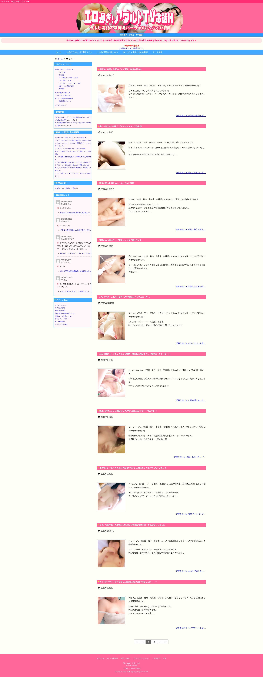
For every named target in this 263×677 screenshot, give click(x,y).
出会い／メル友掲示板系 (66, 86)
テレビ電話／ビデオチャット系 (68, 77)
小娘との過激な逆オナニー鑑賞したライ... (75, 291)
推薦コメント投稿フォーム (63, 316)
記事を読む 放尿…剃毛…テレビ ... (190, 457)
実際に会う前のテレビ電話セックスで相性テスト (120, 240)
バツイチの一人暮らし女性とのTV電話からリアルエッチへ (124, 297)
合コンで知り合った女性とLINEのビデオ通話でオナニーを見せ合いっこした (132, 525)
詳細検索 (61, 88)
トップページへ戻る (61, 324)
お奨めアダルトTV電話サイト (79, 52)
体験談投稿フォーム (65, 101)
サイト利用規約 (60, 321)
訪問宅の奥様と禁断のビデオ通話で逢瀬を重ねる (120, 69)
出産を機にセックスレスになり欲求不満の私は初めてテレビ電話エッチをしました (134, 354)
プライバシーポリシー (62, 319)
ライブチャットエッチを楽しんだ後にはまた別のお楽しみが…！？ (128, 582)
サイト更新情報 (60, 308)
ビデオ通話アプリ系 (65, 80)
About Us (100, 658)
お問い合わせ (125, 658)
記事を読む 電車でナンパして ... (191, 514)
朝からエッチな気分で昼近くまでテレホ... (75, 213)
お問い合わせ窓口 (60, 310)
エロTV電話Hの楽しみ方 (107, 52)
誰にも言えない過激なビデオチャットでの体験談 (120, 126)
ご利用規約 (156, 658)
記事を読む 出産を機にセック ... (191, 400)
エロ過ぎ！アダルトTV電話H (131, 668)
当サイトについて (60, 105)
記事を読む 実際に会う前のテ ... (191, 286)
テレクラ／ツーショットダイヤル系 (70, 83)
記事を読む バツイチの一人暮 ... (191, 343)
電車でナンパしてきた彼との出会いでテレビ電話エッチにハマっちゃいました (133, 468)
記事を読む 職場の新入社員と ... (191, 229)
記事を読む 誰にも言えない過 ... (191, 173)
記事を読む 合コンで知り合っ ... (191, 571)
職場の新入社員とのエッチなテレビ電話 (116, 183)
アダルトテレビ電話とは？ (63, 95)
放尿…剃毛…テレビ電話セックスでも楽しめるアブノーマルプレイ (128, 411)
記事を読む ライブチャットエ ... (191, 628)
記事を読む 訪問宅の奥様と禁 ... (191, 116)
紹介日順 (61, 75)
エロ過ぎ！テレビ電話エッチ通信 (65, 188)
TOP (164, 658)
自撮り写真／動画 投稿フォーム (65, 313)
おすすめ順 (62, 72)
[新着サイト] (138, 48)
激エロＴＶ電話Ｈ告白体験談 (135, 52)
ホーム (59, 52)
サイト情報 (157, 52)
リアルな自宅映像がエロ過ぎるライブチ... (75, 230)
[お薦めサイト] (126, 48)
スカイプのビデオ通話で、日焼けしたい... (75, 271)
